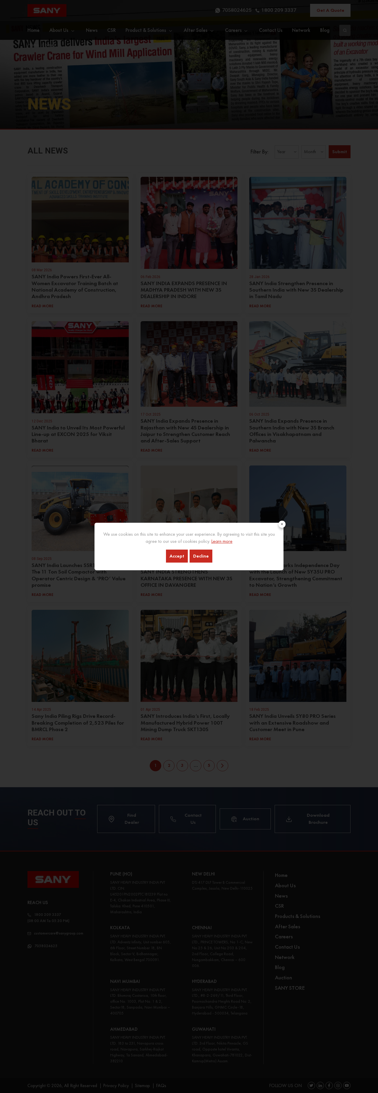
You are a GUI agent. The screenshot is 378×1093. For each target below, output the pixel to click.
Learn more (221, 541)
